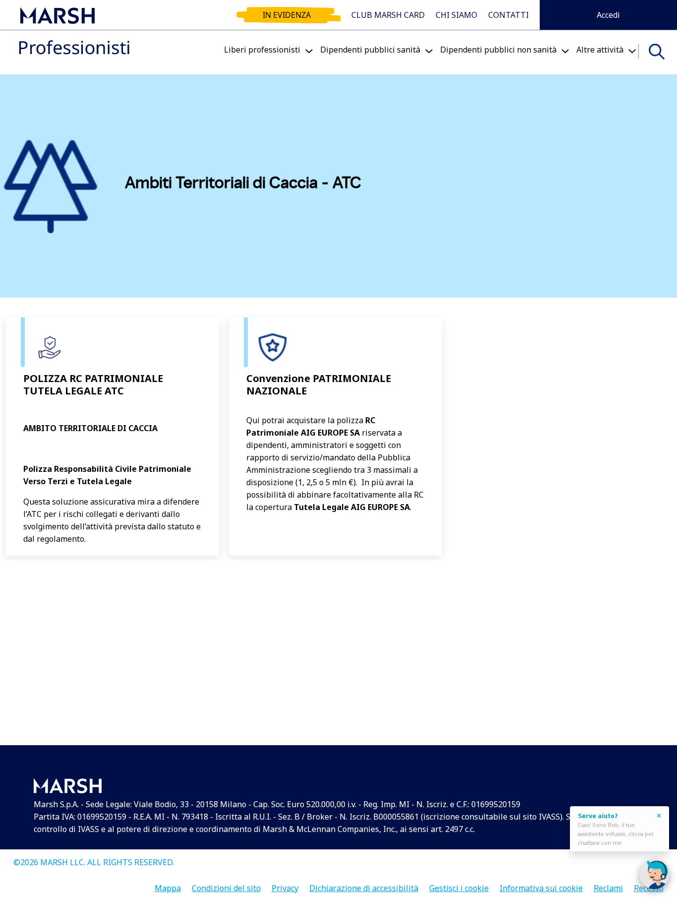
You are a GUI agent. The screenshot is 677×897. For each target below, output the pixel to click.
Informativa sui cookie (541, 885)
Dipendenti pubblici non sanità (498, 49)
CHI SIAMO (456, 14)
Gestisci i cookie (459, 885)
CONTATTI (508, 14)
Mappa (168, 885)
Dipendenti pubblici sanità (370, 49)
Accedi (608, 14)
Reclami (608, 885)
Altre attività (599, 49)
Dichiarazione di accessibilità (363, 885)
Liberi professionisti (262, 49)
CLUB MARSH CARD (388, 14)
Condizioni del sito (226, 885)
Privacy (285, 885)
